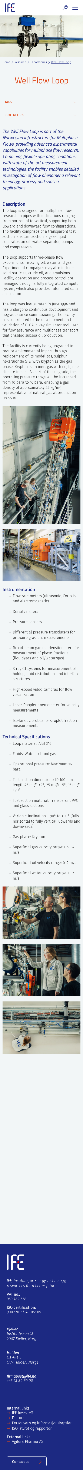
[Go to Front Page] (10, 7)
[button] (65, 7)
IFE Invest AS (22, 1413)
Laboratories (38, 62)
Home (6, 62)
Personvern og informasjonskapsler (42, 1423)
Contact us (20, 1461)
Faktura (18, 1418)
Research (20, 62)
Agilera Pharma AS (27, 1442)
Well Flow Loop (61, 62)
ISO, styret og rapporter (32, 1429)
